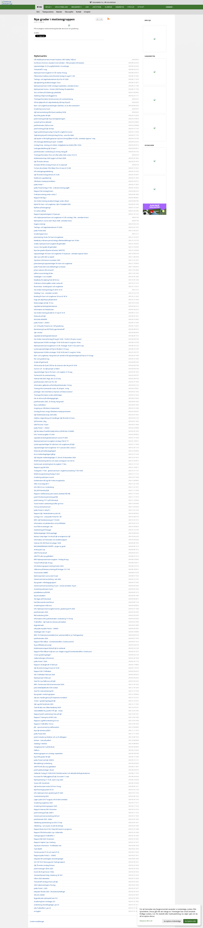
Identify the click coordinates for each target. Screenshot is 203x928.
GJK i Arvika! (38, 332)
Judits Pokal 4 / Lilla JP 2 (42, 510)
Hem (40, 7)
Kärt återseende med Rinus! (44, 602)
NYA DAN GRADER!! (40, 319)
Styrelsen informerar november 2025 (47, 260)
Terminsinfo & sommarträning (44, 375)
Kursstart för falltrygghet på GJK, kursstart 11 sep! (51, 776)
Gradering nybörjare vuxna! (44, 477)
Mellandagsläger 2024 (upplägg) (45, 533)
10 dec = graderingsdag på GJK (45, 701)
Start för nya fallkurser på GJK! (45, 681)
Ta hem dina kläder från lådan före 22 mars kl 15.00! (52, 168)
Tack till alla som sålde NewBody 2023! (47, 707)
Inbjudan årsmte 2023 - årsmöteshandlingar (49, 892)
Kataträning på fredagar (42, 530)
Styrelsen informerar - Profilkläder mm (47, 845)
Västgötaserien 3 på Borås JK (44, 747)
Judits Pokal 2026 (40, 231)
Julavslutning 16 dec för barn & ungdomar (48, 237)
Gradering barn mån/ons (43, 605)
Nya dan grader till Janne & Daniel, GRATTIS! (49, 250)
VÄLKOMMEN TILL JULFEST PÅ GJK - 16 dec (48, 711)
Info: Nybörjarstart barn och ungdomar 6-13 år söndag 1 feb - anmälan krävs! (61, 217)
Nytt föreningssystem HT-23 (44, 790)
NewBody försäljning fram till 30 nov (46, 280)
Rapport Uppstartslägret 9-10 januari (47, 214)
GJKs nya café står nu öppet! (44, 257)
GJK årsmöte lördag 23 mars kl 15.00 (46, 668)
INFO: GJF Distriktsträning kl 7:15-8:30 (46, 520)
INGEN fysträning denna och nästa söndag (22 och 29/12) (54, 461)
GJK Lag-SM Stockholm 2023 (43, 704)
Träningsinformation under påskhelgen (48, 395)
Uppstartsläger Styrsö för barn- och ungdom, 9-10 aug (53, 372)
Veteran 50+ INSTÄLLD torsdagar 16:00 (47, 543)
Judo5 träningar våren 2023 (43, 869)
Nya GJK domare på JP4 (42, 730)
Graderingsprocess (41, 234)
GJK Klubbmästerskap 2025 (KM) (45, 415)
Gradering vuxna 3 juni (42, 109)
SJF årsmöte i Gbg (40, 421)
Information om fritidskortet (44, 309)
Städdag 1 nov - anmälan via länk (46, 293)
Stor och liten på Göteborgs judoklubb (47, 92)
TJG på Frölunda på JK (41, 490)
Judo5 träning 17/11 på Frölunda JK (46, 500)
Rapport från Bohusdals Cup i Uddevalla (48, 832)
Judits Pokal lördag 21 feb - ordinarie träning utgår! (52, 188)
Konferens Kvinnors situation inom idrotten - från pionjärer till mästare (59, 63)
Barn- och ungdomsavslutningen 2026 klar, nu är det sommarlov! (57, 106)
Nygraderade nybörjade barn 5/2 (46, 898)
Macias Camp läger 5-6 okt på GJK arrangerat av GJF (52, 536)
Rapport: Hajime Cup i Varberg (44, 842)
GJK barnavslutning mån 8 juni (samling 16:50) (50, 112)
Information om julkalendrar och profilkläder (50, 523)
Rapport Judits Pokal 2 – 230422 (45, 855)
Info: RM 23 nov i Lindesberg (44, 487)
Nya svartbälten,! (40, 405)
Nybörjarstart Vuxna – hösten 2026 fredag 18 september (54, 89)
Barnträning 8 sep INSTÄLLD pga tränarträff (49, 329)
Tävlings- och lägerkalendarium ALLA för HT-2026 (51, 79)
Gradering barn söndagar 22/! (44, 901)
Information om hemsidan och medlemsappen (50, 540)
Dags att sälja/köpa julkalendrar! (45, 300)
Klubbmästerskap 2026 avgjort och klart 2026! (50, 158)
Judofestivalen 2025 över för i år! (45, 382)
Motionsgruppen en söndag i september (48, 753)
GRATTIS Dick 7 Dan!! (41, 425)
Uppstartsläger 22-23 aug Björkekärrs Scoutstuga (51, 66)
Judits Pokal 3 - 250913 (41, 323)
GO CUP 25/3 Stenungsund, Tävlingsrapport (49, 862)
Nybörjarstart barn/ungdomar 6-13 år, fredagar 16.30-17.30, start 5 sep (59, 346)
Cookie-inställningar (37, 921)
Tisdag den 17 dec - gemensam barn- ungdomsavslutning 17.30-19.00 (58, 471)
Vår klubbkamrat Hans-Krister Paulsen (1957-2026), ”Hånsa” (55, 59)
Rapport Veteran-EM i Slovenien (45, 809)
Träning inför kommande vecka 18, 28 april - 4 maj (51, 388)
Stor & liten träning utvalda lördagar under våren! (51, 201)
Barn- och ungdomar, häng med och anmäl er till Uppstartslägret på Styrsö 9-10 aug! (63, 355)
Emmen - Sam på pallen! (42, 740)
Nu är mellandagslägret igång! (44, 454)
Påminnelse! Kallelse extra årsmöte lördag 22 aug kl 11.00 (54, 76)
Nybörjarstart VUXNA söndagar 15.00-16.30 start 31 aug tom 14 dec (57, 342)
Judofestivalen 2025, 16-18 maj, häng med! (49, 402)
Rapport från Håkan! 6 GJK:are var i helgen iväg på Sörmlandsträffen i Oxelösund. (63, 651)
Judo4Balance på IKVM (42, 592)
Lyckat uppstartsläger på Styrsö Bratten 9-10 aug (51, 349)
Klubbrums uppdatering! (42, 178)
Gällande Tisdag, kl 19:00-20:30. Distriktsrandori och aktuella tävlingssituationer (62, 773)
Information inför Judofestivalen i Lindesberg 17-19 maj (53, 619)
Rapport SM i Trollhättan (42, 671)
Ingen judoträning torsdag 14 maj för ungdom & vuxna (53, 132)
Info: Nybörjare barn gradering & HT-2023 (48, 793)
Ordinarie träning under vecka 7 (45, 194)
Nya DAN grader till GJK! (42, 115)
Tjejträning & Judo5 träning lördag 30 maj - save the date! (54, 135)
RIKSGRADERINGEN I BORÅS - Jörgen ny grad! (49, 546)
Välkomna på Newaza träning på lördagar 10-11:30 (52, 569)
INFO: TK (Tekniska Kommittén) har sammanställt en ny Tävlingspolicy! (59, 635)
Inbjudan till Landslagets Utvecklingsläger (48, 859)
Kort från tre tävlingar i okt (43, 526)
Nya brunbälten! (39, 596)
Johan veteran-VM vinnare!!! (44, 270)
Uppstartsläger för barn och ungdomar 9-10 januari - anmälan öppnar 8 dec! (61, 254)
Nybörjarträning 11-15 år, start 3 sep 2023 (48, 780)
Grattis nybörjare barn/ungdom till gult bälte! (50, 244)
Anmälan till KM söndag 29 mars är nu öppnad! (50, 165)
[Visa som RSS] (108, 19)
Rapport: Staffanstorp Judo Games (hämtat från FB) (52, 494)
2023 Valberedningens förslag (44, 885)
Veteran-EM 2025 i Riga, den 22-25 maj (47, 378)
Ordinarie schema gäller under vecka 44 (48, 283)
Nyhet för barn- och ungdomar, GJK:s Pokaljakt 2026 (52, 204)
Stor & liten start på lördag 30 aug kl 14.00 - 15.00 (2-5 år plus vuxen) (57, 339)
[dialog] (169, 915)
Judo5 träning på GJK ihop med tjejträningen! (49, 119)
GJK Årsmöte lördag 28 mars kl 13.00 (46, 175)
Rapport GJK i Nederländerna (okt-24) (47, 513)
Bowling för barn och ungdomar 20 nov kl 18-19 (50, 296)
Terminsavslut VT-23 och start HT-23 (46, 852)
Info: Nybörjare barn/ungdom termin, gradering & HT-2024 (54, 609)
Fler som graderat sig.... (42, 359)
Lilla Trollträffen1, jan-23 (42, 908)
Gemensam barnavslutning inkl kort (46, 816)
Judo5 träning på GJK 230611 (44, 813)
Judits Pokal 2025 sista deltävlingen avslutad (49, 267)
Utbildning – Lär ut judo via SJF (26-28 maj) (48, 826)
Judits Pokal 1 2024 (40, 661)
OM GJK (47, 7)
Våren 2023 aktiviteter (41, 878)
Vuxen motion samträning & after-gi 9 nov (48, 503)
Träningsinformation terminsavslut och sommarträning (53, 99)
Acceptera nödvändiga (172, 921)
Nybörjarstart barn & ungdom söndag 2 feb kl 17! (51, 441)
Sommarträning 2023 (41, 796)
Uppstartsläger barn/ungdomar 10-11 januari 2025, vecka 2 (55, 448)
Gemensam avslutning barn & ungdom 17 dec (50, 464)
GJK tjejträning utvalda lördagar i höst (47, 83)
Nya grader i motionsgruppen (54, 19)
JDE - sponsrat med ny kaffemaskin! (46, 727)
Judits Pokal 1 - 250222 (41, 428)
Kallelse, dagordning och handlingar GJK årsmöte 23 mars (54, 418)
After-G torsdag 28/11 (41, 484)
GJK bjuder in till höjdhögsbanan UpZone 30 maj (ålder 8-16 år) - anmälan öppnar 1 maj (64, 138)
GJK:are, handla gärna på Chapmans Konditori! (50, 697)
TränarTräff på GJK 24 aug (43, 563)
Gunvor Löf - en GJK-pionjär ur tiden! (47, 369)
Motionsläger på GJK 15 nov (43, 303)
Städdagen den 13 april (42, 632)
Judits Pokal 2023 (40, 734)
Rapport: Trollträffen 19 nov (43, 724)
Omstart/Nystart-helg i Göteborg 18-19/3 (48, 875)
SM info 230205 (39, 895)
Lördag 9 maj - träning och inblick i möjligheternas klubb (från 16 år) (57, 145)
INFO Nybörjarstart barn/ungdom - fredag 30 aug (51, 559)
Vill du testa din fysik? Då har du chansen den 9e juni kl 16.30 (55, 365)
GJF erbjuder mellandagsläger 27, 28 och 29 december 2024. (55, 457)
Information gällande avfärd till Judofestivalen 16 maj (53, 385)
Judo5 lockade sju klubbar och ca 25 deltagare (50, 737)
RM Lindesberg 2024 (41, 615)
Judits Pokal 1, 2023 (40, 888)
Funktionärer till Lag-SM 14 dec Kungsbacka (49, 480)
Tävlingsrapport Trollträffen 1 (44, 836)
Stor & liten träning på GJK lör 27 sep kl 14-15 (49, 313)
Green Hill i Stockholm (41, 783)
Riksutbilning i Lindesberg (43, 763)
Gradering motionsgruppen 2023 (45, 806)
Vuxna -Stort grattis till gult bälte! (45, 247)
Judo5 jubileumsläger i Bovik (44, 770)
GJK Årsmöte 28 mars (41, 161)
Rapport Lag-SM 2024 (41, 467)
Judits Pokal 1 (38, 184)
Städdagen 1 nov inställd (43, 277)
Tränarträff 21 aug (40, 69)
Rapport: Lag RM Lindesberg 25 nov (46, 721)
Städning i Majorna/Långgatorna (45, 96)
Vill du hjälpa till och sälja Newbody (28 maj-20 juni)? (52, 102)
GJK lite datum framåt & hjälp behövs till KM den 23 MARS (54, 431)
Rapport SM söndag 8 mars (43, 191)
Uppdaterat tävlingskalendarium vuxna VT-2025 (51, 438)
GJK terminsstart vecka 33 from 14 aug (47, 786)
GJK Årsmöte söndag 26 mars (44, 865)
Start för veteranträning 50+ (44, 691)
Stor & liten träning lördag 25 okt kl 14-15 (48, 290)
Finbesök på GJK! (40, 316)
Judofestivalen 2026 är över (43, 125)
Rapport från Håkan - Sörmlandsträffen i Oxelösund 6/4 (54, 642)
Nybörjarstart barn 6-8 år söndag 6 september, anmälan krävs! (56, 86)
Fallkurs (36, 750)
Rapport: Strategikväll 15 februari (45, 665)
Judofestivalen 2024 (41, 612)
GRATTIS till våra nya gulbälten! (45, 767)
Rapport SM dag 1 (40, 198)
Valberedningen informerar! (44, 658)
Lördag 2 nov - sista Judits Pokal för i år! (48, 517)
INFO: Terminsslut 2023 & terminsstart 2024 (49, 684)
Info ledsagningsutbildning (43, 171)
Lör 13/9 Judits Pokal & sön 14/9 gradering (48, 326)
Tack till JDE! (38, 849)
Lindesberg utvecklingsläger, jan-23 (46, 905)
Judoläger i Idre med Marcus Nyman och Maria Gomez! (53, 392)
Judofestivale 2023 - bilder (43, 819)
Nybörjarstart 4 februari (42, 678)
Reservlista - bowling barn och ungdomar (48, 286)
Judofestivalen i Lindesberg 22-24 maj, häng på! (50, 152)
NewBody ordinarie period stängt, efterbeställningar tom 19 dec (56, 240)
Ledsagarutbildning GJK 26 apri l (45, 148)
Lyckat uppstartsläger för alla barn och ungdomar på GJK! (54, 444)
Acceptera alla (190, 921)
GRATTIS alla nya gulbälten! (43, 556)
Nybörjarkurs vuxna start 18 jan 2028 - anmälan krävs (53, 221)
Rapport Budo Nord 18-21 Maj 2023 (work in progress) (53, 829)
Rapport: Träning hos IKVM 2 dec (45, 717)
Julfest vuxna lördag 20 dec (43, 273)
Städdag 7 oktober (40, 744)
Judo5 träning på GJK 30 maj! (44, 129)
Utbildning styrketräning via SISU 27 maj (48, 822)
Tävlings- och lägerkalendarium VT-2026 (48, 227)
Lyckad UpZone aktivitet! (42, 122)
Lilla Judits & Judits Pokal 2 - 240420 (46, 628)
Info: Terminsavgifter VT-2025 (44, 434)
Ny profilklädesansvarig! (42, 645)
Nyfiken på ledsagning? (42, 207)
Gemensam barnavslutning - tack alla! (47, 579)
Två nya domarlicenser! (42, 507)
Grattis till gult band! (41, 362)
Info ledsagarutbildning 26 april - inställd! (48, 142)
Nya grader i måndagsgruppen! (45, 582)
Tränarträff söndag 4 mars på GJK (46, 882)
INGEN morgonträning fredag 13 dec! (47, 474)
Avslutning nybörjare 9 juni (43, 589)
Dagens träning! (39, 224)
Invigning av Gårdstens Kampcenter (46, 408)
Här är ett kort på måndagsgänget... (46, 398)
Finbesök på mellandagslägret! (45, 451)
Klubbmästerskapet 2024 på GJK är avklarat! (49, 648)
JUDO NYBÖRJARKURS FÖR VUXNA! (46, 688)
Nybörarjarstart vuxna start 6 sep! (46, 576)
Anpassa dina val (146, 921)
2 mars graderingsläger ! (42, 655)
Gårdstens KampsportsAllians (44, 181)
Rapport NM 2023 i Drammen (44, 839)
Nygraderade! (39, 625)
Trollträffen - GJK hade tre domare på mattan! (50, 622)
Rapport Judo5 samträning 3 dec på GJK (48, 714)
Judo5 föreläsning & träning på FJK (46, 497)
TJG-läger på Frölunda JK (42, 599)
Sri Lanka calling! (40, 211)
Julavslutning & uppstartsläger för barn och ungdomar (53, 263)
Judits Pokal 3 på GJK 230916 (44, 760)
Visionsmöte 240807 (41, 573)
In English (37, 911)
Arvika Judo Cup (39, 550)
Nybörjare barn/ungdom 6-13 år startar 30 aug (50, 73)
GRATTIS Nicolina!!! (40, 553)
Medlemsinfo (75, 7)
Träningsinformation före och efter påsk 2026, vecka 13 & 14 (55, 155)
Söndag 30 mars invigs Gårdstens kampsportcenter (52, 411)
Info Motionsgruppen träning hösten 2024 (48, 566)
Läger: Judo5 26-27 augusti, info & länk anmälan (50, 799)
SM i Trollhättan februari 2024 (44, 674)
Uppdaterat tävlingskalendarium (45, 306)
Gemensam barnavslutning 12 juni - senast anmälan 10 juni (55, 586)
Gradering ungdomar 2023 (43, 803)
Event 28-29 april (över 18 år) (44, 872)
